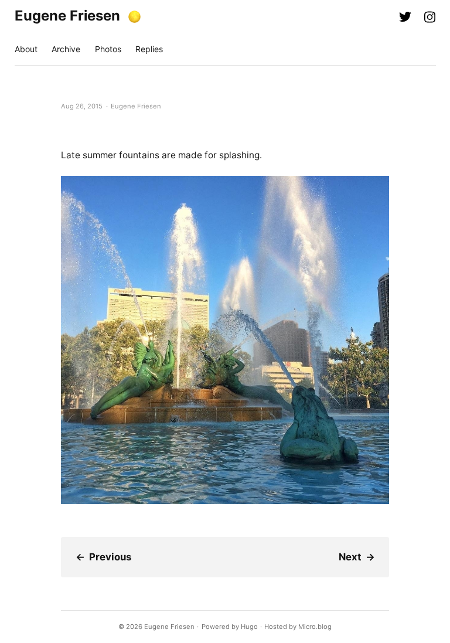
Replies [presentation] (149, 49)
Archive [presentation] (66, 49)
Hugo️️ (249, 626)
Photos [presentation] (108, 49)
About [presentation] (26, 49)
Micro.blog (315, 626)
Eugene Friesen (67, 15)
